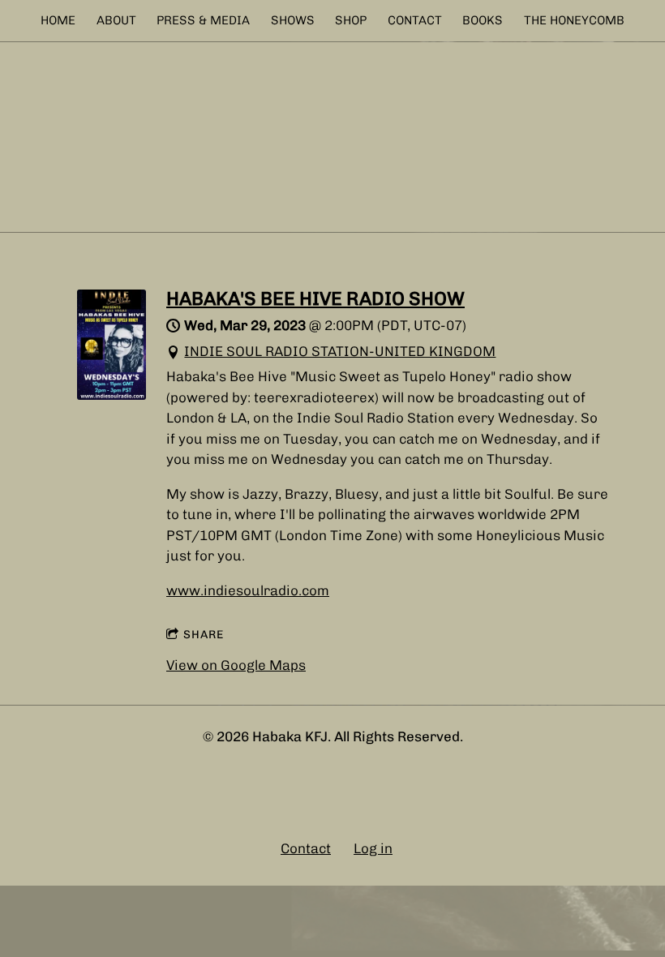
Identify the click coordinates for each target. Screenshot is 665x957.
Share (203, 635)
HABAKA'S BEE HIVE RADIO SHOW (315, 298)
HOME (58, 20)
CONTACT (415, 20)
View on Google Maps (236, 665)
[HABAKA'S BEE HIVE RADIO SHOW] (111, 395)
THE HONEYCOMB (574, 20)
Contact (306, 848)
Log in (373, 848)
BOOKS (482, 20)
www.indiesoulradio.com (247, 590)
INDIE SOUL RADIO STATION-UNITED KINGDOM (340, 351)
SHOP (351, 20)
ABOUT (116, 20)
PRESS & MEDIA (203, 20)
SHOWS (293, 20)
